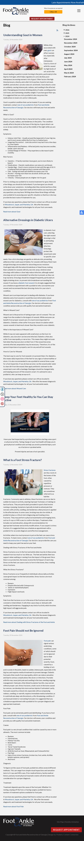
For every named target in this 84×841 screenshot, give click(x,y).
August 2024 (69, 54)
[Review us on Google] (2, 405)
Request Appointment (42, 19)
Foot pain (47, 641)
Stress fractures (50, 470)
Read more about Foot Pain (13, 806)
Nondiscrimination (72, 822)
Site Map (60, 822)
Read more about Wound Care (14, 388)
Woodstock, (9, 204)
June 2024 (68, 61)
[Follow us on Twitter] (2, 395)
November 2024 (70, 43)
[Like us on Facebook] (2, 390)
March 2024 (69, 73)
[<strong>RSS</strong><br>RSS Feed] (57, 30)
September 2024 (71, 50)
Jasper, (17, 204)
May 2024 (68, 65)
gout (49, 50)
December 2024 (70, 39)
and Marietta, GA (26, 204)
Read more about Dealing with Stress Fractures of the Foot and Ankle (29, 622)
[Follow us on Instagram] (2, 400)
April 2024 (68, 69)
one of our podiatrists (26, 105)
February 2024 (70, 76)
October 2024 (69, 47)
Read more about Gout (11, 211)
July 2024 (68, 58)
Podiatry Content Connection (67, 835)
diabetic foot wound (26, 283)
